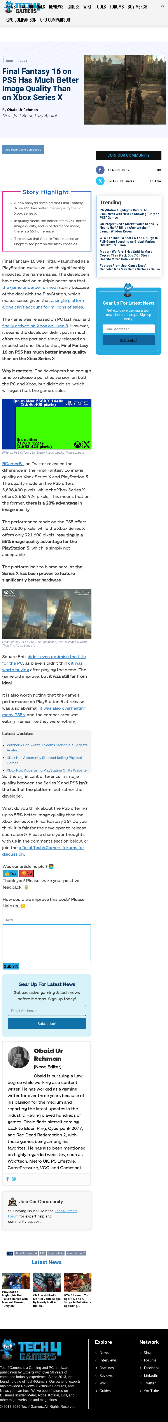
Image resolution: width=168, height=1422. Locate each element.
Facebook (152, 1367)
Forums (117, 6)
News (11, 6)
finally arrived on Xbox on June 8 (35, 325)
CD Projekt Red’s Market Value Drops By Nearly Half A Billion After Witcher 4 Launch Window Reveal (129, 227)
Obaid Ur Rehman (22, 109)
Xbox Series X (76, 1253)
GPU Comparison (21, 19)
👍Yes (10, 873)
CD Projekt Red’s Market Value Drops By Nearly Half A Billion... (47, 1301)
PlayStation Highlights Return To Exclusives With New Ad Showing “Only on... (15, 1299)
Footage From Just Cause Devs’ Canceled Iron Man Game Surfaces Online (130, 267)
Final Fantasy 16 (26, 1253)
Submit (11, 966)
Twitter (150, 1383)
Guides (73, 6)
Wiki (87, 6)
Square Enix (56, 1253)
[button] (163, 6)
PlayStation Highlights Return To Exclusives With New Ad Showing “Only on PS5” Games (129, 213)
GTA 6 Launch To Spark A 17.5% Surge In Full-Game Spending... (77, 1301)
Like (158, 170)
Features (107, 1367)
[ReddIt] (60, 167)
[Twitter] (40, 167)
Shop (148, 1352)
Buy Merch (137, 6)
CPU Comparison (55, 19)
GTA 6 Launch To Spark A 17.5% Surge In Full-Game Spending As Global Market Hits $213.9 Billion (129, 241)
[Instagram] (14, 1179)
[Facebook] (30, 167)
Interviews (108, 1360)
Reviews (56, 6)
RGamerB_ (13, 463)
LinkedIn (151, 1375)
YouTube (151, 1390)
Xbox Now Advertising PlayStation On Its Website (47, 770)
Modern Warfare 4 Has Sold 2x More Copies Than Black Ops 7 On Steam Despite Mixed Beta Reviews (126, 255)
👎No (26, 873)
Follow (155, 181)
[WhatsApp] (50, 167)
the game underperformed (29, 287)
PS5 (42, 1253)
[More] (70, 167)
